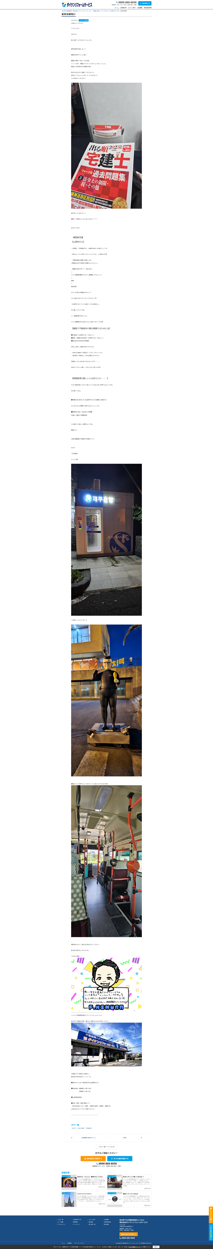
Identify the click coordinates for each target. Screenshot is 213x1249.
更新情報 (75, 1222)
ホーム (117, 8)
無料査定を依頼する (94, 1158)
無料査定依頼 (147, 8)
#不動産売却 (88, 1128)
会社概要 (139, 8)
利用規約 (69, 1243)
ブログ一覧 (60, 1219)
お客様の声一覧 (77, 1219)
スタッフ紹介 (132, 8)
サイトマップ (76, 1224)
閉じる (156, 1247)
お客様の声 (123, 8)
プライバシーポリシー (79, 1243)
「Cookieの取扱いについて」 (134, 1247)
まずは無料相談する (121, 1158)
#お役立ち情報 (80, 1128)
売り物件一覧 (92, 1224)
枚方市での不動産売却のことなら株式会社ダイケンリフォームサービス (133, 1221)
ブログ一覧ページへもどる (106, 1147)
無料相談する (146, 3)
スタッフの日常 (84, 20)
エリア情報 (60, 1222)
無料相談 (91, 1222)
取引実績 (106, 1224)
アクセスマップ (61, 1224)
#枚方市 (73, 1128)
